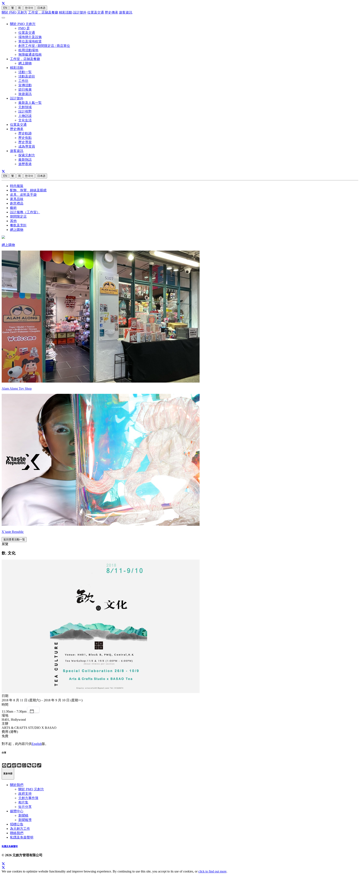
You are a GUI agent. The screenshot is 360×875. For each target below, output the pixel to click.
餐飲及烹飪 (18, 225)
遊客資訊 (125, 12)
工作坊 (23, 81)
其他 (13, 221)
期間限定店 (18, 216)
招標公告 (16, 824)
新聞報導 (25, 820)
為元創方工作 (20, 828)
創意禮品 (16, 203)
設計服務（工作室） (25, 212)
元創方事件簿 (28, 798)
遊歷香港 (25, 164)
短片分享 (25, 806)
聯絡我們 (16, 833)
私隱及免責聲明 (21, 837)
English (37, 744)
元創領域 (25, 107)
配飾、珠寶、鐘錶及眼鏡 (28, 190)
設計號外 (79, 12)
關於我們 (16, 785)
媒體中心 (16, 811)
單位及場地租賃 (30, 41)
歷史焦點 (25, 137)
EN (5, 7)
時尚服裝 (16, 186)
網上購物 (25, 63)
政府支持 (25, 793)
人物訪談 (25, 116)
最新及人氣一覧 (30, 102)
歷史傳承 (111, 12)
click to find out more (212, 871)
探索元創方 (26, 155)
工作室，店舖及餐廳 (43, 12)
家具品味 (16, 199)
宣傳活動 (25, 85)
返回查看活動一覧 (14, 539)
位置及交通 (95, 12)
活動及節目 (26, 76)
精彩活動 (65, 12)
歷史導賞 (25, 142)
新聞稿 (23, 815)
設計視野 (25, 111)
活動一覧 (25, 72)
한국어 (29, 7)
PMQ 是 (24, 28)
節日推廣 (25, 89)
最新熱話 (25, 159)
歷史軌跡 (25, 133)
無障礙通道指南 (30, 54)
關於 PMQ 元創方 (14, 12)
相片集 (23, 802)
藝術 (13, 208)
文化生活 (25, 120)
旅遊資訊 (25, 94)
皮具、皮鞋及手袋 (23, 194)
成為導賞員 (26, 146)
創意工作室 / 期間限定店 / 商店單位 (44, 46)
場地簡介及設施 (30, 37)
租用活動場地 (28, 50)
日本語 (41, 7)
